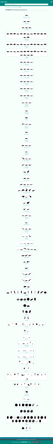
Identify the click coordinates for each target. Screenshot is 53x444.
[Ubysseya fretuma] (8, 374)
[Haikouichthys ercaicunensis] (30, 228)
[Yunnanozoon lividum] (18, 248)
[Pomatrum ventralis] (23, 255)
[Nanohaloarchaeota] (28, 411)
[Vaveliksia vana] (28, 318)
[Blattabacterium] (8, 417)
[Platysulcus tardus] (14, 374)
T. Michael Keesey (17, 442)
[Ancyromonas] (28, 368)
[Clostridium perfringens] (38, 417)
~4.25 (26, 424)
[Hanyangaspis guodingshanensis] (28, 202)
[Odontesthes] (31, 61)
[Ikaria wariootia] (8, 292)
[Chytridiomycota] (23, 342)
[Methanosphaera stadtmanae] (16, 405)
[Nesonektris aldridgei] (26, 267)
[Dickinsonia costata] (28, 299)
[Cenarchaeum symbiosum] (33, 405)
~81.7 (26, 40)
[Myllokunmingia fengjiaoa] (26, 228)
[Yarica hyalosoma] (24, 33)
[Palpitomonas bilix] (11, 374)
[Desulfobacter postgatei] (36, 421)
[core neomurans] (36, 405)
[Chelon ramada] (24, 61)
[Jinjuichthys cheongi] (26, 117)
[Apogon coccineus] (11, 33)
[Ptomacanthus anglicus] (24, 177)
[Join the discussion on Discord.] (25, 442)
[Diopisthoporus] (14, 292)
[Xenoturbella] (41, 292)
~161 (26, 84)
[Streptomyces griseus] (28, 417)
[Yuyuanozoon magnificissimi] (26, 255)
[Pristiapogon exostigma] (21, 33)
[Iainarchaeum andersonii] (31, 411)
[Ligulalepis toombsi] (24, 171)
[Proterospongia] (36, 324)
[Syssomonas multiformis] (24, 336)
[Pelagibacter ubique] (45, 417)
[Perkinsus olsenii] (24, 374)
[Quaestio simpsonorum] (24, 305)
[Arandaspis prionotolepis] (28, 208)
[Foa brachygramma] (41, 33)
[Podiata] (30, 362)
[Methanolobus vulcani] (30, 405)
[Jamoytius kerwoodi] (30, 214)
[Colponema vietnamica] (35, 374)
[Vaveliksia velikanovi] (24, 318)
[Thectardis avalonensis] (23, 311)
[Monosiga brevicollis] (9, 324)
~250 (26, 113)
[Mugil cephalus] (21, 61)
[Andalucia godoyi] (21, 384)
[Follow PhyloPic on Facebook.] (26, 442)
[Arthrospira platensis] (35, 417)
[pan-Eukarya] (26, 391)
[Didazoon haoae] (30, 255)
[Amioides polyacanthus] (8, 33)
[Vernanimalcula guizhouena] (45, 292)
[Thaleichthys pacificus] (26, 102)
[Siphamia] (35, 33)
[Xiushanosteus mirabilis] (23, 196)
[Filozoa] (28, 330)
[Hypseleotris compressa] (24, 51)
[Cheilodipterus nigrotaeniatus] (31, 33)
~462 (26, 167)
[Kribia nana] (11, 51)
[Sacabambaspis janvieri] (24, 208)
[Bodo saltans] (14, 384)
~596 (26, 218)
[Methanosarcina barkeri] (23, 405)
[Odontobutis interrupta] (18, 51)
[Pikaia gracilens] (21, 242)
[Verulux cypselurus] (18, 33)
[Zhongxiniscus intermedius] (23, 235)
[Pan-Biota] (23, 428)
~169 (26, 98)
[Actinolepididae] (26, 190)
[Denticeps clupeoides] (26, 110)
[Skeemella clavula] (23, 273)
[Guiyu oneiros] (26, 164)
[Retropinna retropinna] (30, 102)
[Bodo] (24, 384)
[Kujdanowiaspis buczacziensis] (19, 190)
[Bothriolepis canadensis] (30, 196)
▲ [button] (26, 437)
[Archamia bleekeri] (38, 33)
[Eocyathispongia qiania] (26, 311)
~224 (26, 105)
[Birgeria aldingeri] (30, 144)
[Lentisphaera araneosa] (41, 417)
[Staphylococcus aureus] (31, 417)
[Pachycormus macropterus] (23, 123)
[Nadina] (21, 292)
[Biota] (14, 417)
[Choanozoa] (33, 324)
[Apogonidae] (28, 36)
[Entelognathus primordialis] (21, 183)
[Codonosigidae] (40, 324)
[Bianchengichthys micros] (28, 183)
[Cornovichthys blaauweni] (23, 214)
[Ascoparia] (11, 292)
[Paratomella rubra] (35, 292)
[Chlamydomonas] (26, 378)
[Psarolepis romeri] (23, 164)
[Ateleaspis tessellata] (24, 202)
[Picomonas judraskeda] (31, 374)
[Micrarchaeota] (24, 411)
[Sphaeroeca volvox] (13, 324)
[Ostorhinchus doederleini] (14, 33)
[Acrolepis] (26, 137)
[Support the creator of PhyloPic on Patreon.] (29, 442)
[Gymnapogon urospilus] (24, 20)
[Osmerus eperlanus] (23, 102)
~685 (26, 295)
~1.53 (26, 346)
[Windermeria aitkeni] (31, 299)
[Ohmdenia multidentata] (26, 123)
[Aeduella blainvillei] (23, 144)
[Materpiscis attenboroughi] (23, 190)
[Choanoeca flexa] (19, 324)
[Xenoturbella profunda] (28, 292)
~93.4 (26, 47)
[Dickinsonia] (18, 299)
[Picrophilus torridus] (26, 405)
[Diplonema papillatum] (28, 384)
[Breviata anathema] (19, 349)
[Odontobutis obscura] (28, 54)
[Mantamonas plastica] (19, 362)
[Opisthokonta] (30, 342)
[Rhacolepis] (30, 123)
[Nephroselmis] (41, 374)
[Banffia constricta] (30, 273)
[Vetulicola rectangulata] (24, 261)
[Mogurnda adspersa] (21, 51)
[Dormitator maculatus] (28, 51)
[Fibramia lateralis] (45, 33)
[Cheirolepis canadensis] (26, 158)
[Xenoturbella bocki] (31, 292)
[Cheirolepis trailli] (30, 158)
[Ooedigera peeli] (28, 261)
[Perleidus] (26, 131)
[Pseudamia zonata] (30, 27)
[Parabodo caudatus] (38, 384)
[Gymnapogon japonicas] (26, 14)
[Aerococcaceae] (11, 417)
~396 (26, 141)
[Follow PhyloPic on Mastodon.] (23, 442)
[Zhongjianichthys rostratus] (23, 228)
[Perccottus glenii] (14, 51)
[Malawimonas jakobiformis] (24, 368)
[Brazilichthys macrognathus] (23, 158)
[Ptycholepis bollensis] (26, 144)
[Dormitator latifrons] (8, 51)
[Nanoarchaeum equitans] (21, 411)
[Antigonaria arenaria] (18, 292)
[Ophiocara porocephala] (31, 54)
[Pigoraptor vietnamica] (24, 330)
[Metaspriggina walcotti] (26, 222)
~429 (26, 154)
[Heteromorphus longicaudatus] (26, 273)
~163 (26, 91)
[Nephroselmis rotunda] (28, 374)
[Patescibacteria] (13, 421)
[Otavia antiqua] (30, 311)
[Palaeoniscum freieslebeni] (26, 151)
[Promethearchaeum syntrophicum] (24, 398)
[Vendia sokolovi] (35, 299)
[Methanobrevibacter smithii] (19, 405)
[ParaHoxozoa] (28, 305)
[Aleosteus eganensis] (30, 190)
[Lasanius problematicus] (26, 214)
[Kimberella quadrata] (24, 286)
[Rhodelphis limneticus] (21, 374)
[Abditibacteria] (24, 417)
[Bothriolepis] (26, 196)
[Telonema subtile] (18, 374)
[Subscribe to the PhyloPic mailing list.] (21, 442)
